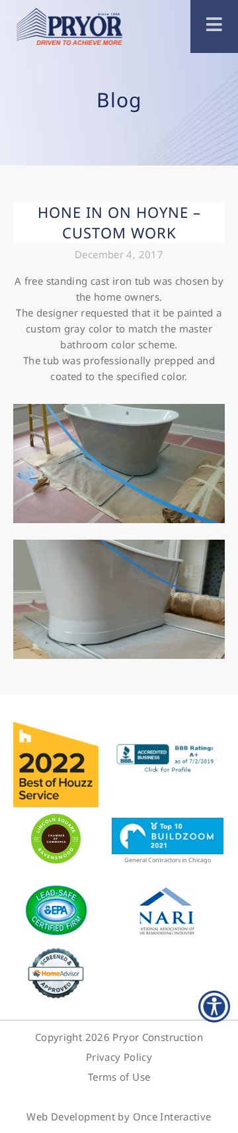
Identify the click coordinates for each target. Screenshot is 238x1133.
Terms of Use (119, 1076)
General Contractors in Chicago (167, 860)
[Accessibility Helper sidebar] (214, 1006)
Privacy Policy (119, 1056)
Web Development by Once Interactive (118, 1116)
